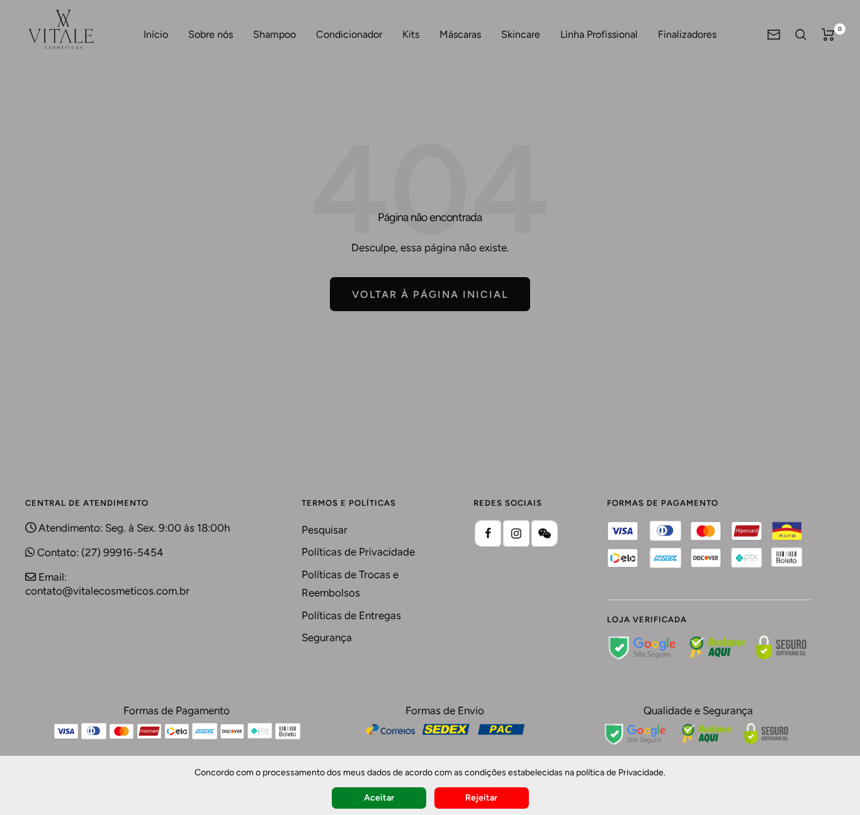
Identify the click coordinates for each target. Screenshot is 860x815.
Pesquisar (325, 529)
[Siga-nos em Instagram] (516, 533)
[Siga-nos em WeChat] (544, 533)
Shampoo (274, 34)
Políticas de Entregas (351, 615)
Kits (410, 34)
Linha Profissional (599, 34)
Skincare (520, 34)
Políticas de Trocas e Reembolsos (350, 583)
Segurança (327, 637)
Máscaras (460, 34)
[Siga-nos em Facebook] (488, 533)
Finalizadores (687, 34)
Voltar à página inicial (430, 294)
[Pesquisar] (800, 34)
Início (156, 34)
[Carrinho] (828, 34)
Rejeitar (481, 797)
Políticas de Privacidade (358, 551)
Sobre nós (210, 34)
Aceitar (379, 797)
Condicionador (349, 34)
